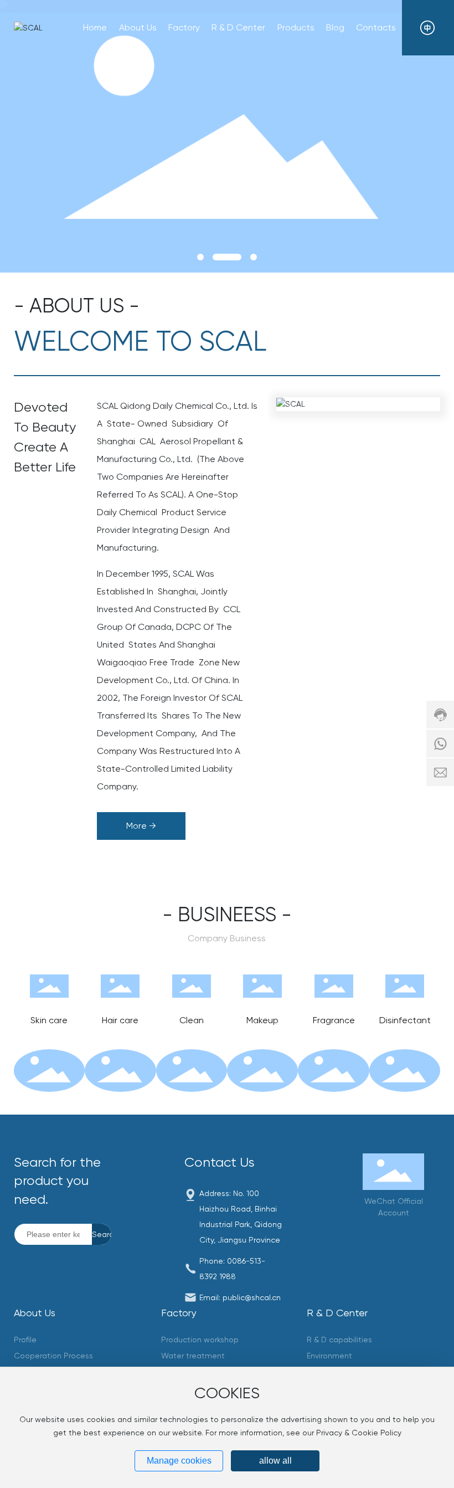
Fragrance (334, 1020)
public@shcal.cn (252, 1297)
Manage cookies (179, 1460)
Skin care (49, 1020)
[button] (200, 257)
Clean (191, 1020)
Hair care (120, 1020)
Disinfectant (405, 1020)
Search (101, 1234)
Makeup (262, 1020)
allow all (275, 1460)
